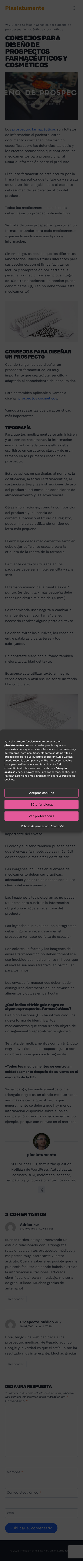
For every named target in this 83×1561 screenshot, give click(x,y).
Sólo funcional (41, 804)
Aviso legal (57, 825)
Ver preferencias (41, 816)
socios (48, 756)
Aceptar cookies (41, 793)
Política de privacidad (35, 825)
